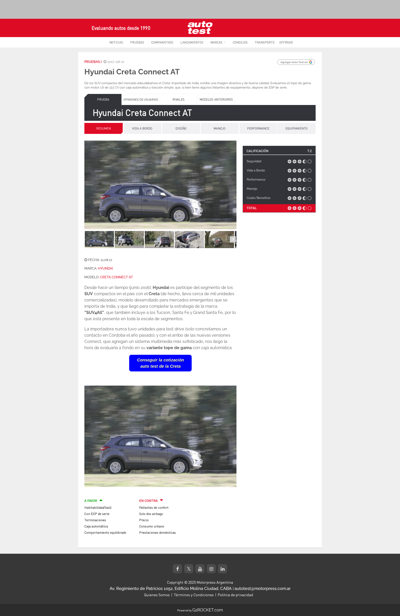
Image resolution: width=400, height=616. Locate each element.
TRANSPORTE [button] (265, 42)
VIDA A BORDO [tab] (142, 128)
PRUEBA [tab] (103, 99)
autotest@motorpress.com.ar (263, 588)
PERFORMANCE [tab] (258, 128)
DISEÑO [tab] (180, 128)
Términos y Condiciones (194, 594)
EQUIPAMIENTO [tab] (296, 128)
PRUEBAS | (93, 62)
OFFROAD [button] (286, 42)
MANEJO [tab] (219, 128)
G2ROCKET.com (207, 609)
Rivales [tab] (178, 99)
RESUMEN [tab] (103, 128)
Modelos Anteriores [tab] (216, 99)
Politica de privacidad (235, 594)
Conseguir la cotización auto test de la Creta (160, 363)
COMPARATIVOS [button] (162, 42)
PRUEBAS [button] (137, 42)
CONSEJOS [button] (240, 42)
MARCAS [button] (216, 42)
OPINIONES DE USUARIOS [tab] (141, 99)
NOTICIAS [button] (116, 42)
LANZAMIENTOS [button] (191, 42)
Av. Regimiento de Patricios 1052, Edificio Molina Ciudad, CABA (171, 588)
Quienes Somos (157, 594)
